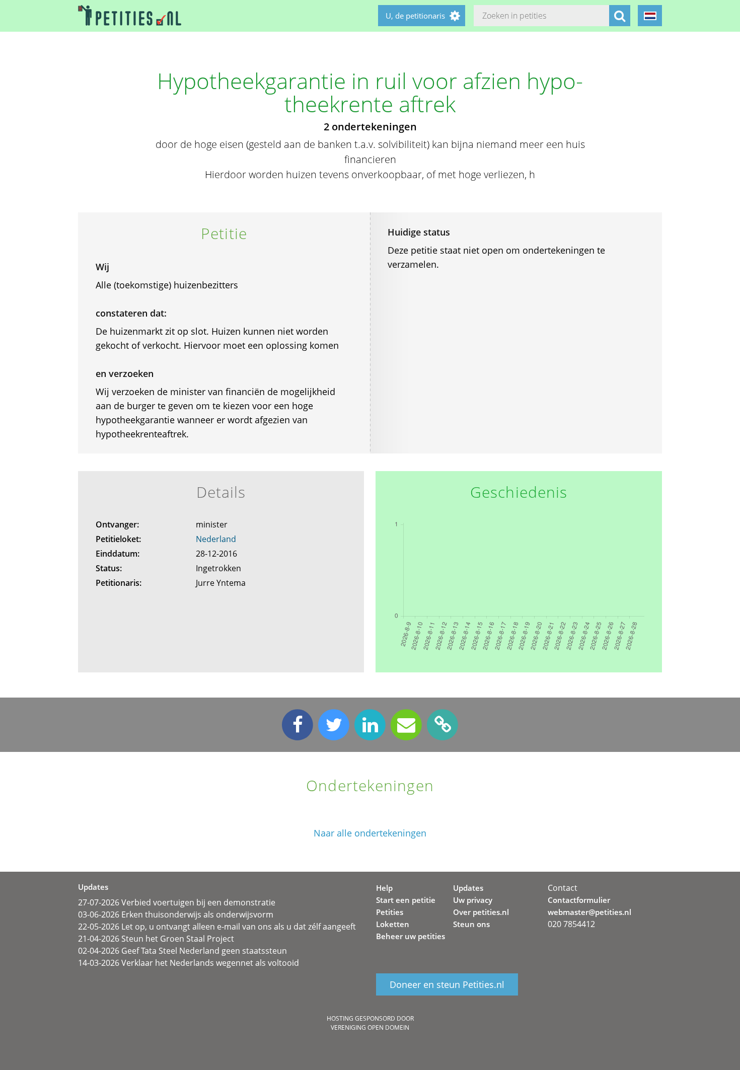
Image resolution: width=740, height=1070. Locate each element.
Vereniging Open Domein (370, 1027)
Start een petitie (405, 900)
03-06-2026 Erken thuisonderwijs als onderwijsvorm (175, 914)
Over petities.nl (481, 912)
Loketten (392, 924)
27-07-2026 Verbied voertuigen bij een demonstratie (176, 902)
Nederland (216, 539)
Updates (468, 888)
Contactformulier (579, 900)
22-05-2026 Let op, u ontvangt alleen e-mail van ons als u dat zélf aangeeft (217, 926)
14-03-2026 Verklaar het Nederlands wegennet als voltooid (188, 962)
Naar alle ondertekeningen (370, 833)
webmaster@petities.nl (589, 912)
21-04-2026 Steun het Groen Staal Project (156, 938)
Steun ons (471, 924)
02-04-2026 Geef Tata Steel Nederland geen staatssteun (182, 950)
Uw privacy (472, 900)
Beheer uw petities (410, 936)
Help (384, 888)
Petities (389, 912)
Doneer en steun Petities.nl (447, 984)
